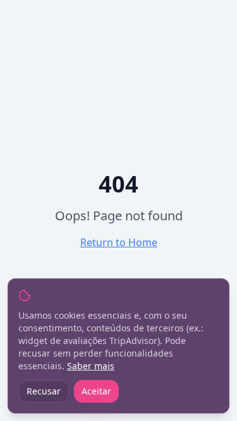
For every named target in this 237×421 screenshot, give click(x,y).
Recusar (44, 391)
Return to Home (118, 242)
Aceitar (96, 391)
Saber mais (90, 366)
